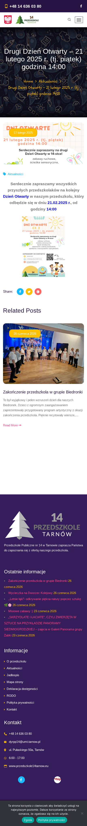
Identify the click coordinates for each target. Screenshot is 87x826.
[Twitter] (29, 291)
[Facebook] (81, 6)
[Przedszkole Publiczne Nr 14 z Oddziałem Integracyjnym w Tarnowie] (21, 19)
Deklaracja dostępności (22, 688)
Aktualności (48, 81)
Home (28, 81)
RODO (11, 695)
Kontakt (12, 709)
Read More (11, 425)
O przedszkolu (16, 661)
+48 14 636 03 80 (25, 6)
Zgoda (28, 820)
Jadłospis (13, 675)
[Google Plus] (38, 291)
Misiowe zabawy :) (20, 611)
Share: (8, 291)
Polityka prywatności (20, 702)
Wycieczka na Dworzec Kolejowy (30, 593)
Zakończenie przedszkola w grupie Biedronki (43, 392)
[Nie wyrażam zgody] (82, 813)
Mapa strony (15, 682)
